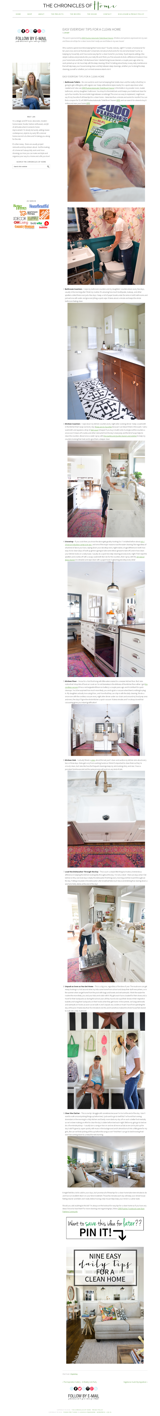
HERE (118, 100)
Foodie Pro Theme (70, 1412)
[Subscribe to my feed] (96, 1392)
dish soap (94, 430)
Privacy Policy (97, 1410)
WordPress (101, 1412)
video (93, 760)
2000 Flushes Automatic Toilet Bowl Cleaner (97, 38)
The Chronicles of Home (80, 4)
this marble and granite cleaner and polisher (120, 436)
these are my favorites (103, 427)
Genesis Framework (88, 1412)
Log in (108, 1412)
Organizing (74, 1374)
